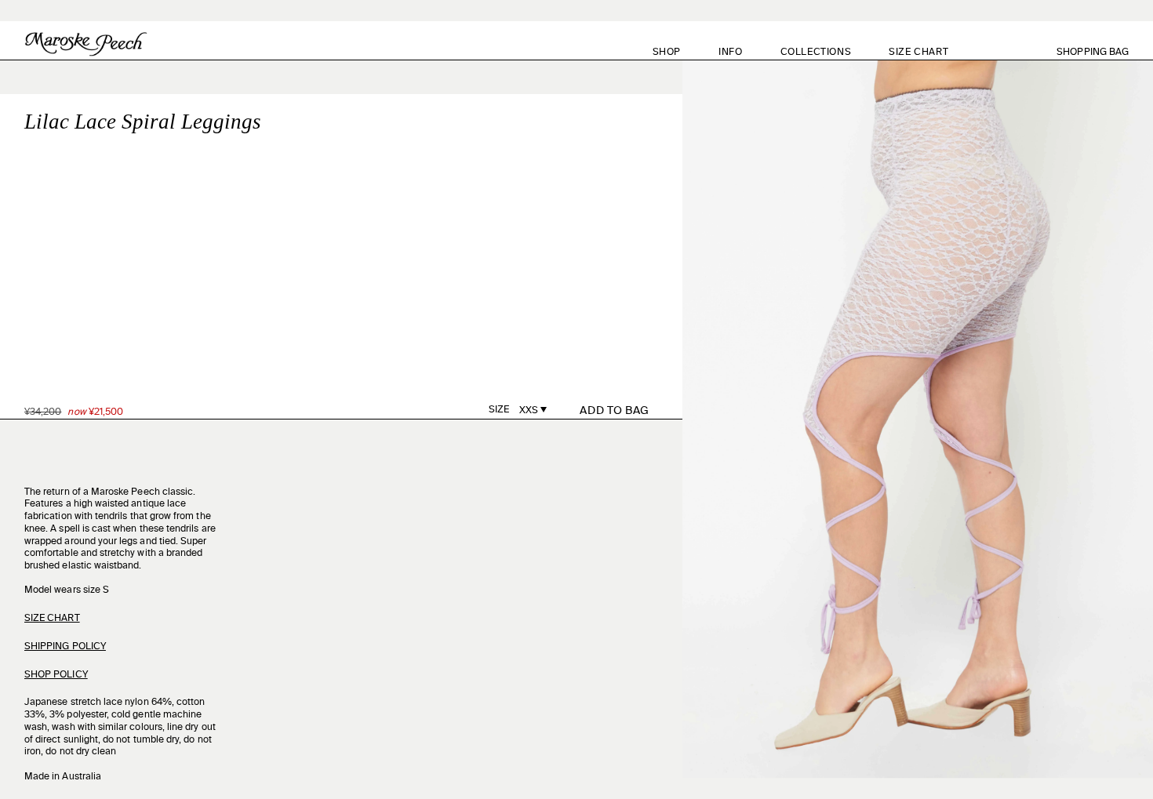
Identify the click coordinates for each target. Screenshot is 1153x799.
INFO (730, 52)
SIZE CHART (918, 52)
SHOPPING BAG (1102, 52)
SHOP (667, 52)
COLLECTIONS (816, 52)
